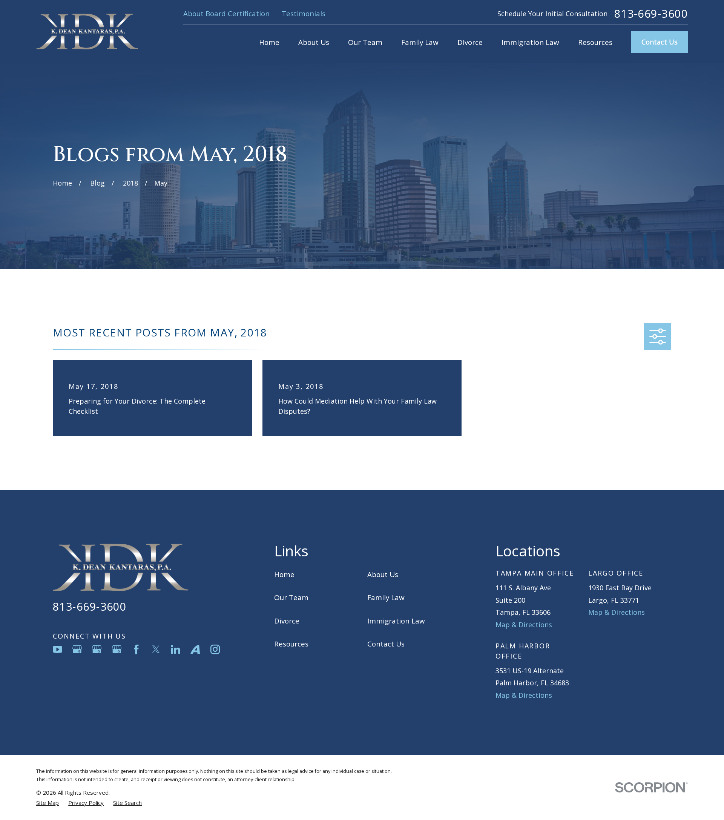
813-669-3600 (651, 13)
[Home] (87, 31)
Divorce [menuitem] (470, 42)
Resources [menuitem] (595, 42)
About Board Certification (226, 13)
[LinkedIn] (175, 649)
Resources (291, 644)
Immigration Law (396, 621)
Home (284, 574)
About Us (382, 574)
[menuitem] (47, 803)
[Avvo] (195, 649)
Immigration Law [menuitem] (530, 42)
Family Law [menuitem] (420, 42)
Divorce (286, 621)
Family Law (386, 597)
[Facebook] (136, 649)
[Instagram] (215, 649)
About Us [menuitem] (313, 42)
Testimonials (303, 13)
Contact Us (659, 41)
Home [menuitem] (269, 42)
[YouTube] (57, 649)
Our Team (291, 597)
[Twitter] (156, 649)
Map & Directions (523, 624)
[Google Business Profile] (77, 649)
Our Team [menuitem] (365, 42)
